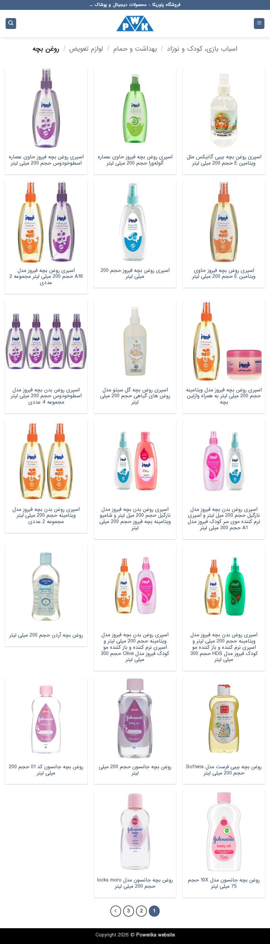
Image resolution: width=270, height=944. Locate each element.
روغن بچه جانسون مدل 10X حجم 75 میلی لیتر (224, 883)
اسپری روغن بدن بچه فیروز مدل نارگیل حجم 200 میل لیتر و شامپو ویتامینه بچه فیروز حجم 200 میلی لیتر (135, 519)
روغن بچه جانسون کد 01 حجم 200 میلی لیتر (46, 770)
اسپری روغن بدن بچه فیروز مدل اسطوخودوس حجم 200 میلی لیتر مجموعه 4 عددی (46, 396)
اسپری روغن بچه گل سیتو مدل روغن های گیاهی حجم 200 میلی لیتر (135, 396)
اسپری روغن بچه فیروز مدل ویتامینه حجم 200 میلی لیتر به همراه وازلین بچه (224, 396)
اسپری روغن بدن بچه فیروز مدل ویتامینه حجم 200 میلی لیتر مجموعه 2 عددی (46, 516)
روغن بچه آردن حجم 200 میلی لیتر (46, 635)
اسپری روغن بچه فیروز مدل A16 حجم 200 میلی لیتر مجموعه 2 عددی (46, 277)
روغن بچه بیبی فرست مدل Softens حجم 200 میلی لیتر (224, 770)
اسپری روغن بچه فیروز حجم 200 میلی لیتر (135, 274)
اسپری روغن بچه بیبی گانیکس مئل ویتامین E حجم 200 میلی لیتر (224, 160)
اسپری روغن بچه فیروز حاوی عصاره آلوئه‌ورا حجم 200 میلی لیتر (135, 160)
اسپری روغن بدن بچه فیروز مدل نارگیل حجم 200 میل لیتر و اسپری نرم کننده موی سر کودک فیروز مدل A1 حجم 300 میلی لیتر (224, 519)
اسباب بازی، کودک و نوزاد (202, 49)
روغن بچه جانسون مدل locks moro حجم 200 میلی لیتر (135, 883)
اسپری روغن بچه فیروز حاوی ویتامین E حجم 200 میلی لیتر (224, 274)
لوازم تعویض (86, 49)
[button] (259, 23)
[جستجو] (11, 23)
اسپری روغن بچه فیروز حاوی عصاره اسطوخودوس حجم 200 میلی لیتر (46, 160)
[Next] (116, 911)
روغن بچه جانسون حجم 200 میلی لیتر (135, 770)
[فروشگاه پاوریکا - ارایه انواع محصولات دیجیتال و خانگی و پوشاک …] (135, 23)
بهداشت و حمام (135, 49)
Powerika (146, 935)
